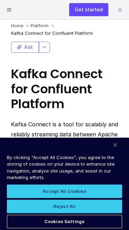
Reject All (64, 206)
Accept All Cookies (64, 191)
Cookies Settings (64, 221)
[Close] (115, 145)
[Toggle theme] (120, 9)
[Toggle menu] (9, 9)
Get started (89, 9)
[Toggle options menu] (44, 47)
